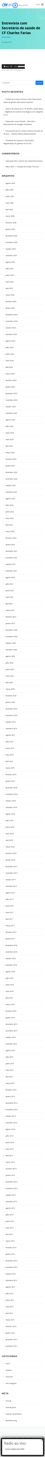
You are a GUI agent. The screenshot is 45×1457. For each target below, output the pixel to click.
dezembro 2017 (11, 866)
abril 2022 (9, 525)
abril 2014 (9, 1155)
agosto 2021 (10, 577)
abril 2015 (9, 1077)
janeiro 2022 (10, 544)
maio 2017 (10, 912)
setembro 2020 (11, 650)
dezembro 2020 (11, 630)
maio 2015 (10, 1070)
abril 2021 (9, 604)
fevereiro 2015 (11, 1090)
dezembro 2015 (11, 1024)
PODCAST (9, 1377)
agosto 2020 (10, 656)
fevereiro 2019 (11, 774)
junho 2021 (10, 590)
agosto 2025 (10, 262)
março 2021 (10, 610)
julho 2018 (9, 820)
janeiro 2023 (10, 466)
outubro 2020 (11, 643)
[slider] (21, 66)
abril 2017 (9, 919)
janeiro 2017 (10, 939)
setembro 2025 (11, 255)
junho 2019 (10, 748)
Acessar (8, 1401)
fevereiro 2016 (11, 1011)
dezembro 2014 (11, 1103)
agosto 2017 (10, 893)
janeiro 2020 (10, 702)
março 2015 (10, 1083)
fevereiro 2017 (11, 932)
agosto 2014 (10, 1129)
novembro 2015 (11, 1031)
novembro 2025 (11, 242)
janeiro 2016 (10, 1017)
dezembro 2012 (11, 1261)
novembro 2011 (11, 1346)
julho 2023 (9, 426)
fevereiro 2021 (11, 617)
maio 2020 (10, 676)
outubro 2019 (11, 722)
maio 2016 (10, 991)
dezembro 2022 (11, 472)
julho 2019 (9, 742)
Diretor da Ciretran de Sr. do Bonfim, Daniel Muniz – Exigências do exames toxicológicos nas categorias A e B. (23, 112)
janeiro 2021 (10, 623)
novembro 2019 (11, 715)
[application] (13, 66)
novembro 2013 (11, 1188)
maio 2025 (10, 282)
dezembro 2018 (11, 788)
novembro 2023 (11, 400)
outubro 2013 (11, 1195)
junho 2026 (10, 196)
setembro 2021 (11, 571)
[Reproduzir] (5, 66)
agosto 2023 (10, 420)
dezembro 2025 (11, 236)
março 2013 (10, 1241)
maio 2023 (10, 439)
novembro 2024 (11, 321)
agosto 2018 (10, 814)
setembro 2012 (11, 1280)
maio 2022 (10, 518)
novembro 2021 (11, 558)
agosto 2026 (10, 183)
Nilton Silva (10, 167)
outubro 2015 (11, 1037)
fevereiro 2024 (11, 380)
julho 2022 (9, 505)
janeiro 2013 (10, 1254)
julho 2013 (9, 1215)
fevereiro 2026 (11, 223)
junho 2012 (10, 1300)
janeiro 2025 (10, 308)
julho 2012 (9, 1293)
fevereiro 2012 (11, 1326)
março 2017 (10, 925)
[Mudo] (19, 66)
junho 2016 (10, 985)
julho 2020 (9, 663)
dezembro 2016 (11, 945)
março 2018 (10, 847)
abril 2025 (9, 288)
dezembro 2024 (11, 315)
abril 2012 (9, 1313)
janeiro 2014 (10, 1175)
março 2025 (10, 295)
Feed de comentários (13, 1414)
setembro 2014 (11, 1123)
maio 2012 (10, 1307)
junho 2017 (10, 906)
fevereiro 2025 (11, 301)
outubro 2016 (11, 958)
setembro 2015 (11, 1044)
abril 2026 (9, 209)
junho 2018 (10, 827)
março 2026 (10, 216)
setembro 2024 (11, 334)
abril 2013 (9, 1234)
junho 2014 (10, 1142)
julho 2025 (9, 269)
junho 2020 (10, 669)
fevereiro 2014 (11, 1169)
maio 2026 (10, 203)
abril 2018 (9, 840)
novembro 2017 (11, 873)
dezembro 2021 (11, 551)
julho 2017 (9, 899)
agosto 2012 (10, 1287)
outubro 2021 (11, 564)
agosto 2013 (10, 1208)
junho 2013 (10, 1221)
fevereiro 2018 (11, 853)
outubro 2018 (11, 801)
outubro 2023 (11, 406)
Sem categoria (11, 1383)
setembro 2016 (11, 965)
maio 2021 (10, 597)
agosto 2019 (10, 735)
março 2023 (10, 452)
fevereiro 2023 (11, 459)
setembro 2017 (11, 886)
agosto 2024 (10, 341)
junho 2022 (10, 512)
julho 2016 (9, 978)
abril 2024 (9, 367)
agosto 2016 (10, 971)
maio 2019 (10, 755)
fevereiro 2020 (11, 696)
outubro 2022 (11, 485)
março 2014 (10, 1162)
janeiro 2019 (10, 781)
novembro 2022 (11, 479)
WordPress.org (11, 1420)
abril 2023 (9, 446)
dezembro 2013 (11, 1182)
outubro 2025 (11, 249)
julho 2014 (9, 1136)
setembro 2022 (11, 492)
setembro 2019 (11, 728)
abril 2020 (9, 682)
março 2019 (10, 768)
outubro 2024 (11, 328)
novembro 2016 (11, 952)
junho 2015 (10, 1063)
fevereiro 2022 (11, 538)
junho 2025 (10, 275)
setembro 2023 (11, 413)
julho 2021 (9, 584)
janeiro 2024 (10, 387)
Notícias (9, 1370)
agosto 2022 (10, 498)
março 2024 (10, 374)
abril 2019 (9, 761)
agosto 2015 (10, 1050)
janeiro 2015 (10, 1096)
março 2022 (10, 531)
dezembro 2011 (11, 1339)
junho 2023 (10, 433)
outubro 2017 (11, 880)
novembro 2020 (11, 636)
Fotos (8, 1363)
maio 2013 (10, 1228)
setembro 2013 (11, 1201)
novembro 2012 (11, 1267)
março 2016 (10, 1004)
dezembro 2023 (11, 393)
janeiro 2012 (10, 1333)
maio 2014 (10, 1149)
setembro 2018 (11, 807)
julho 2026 (9, 190)
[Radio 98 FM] (6, 4)
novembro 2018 (11, 794)
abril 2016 (9, 998)
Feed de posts (11, 1407)
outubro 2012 (11, 1274)
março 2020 (10, 689)
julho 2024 (9, 347)
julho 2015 (9, 1057)
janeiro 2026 (10, 229)
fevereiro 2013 (11, 1247)
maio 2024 (10, 360)
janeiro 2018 (10, 860)
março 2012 (10, 1320)
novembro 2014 (11, 1109)
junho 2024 (10, 354)
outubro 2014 (11, 1116)
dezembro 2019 (11, 709)
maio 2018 (10, 834)
